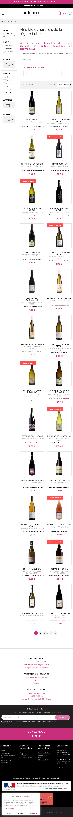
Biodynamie (9, 49)
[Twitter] (36, 736)
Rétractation (4, 762)
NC (8, 92)
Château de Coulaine (43, 760)
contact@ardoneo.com (64, 768)
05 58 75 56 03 (65, 759)
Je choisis (20, 813)
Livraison (3, 750)
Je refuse (8, 813)
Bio (8, 46)
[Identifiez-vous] (64, 13)
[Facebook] (32, 736)
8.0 (7, 77)
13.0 (8, 86)
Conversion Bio (9, 52)
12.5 (8, 83)
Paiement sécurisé (5, 760)
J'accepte (33, 813)
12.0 (8, 80)
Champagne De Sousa (44, 753)
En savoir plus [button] (27, 60)
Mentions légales (5, 753)
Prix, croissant (64, 84)
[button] (59, 13)
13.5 (8, 89)
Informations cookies (25, 757)
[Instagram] (40, 736)
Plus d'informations (9, 808)
